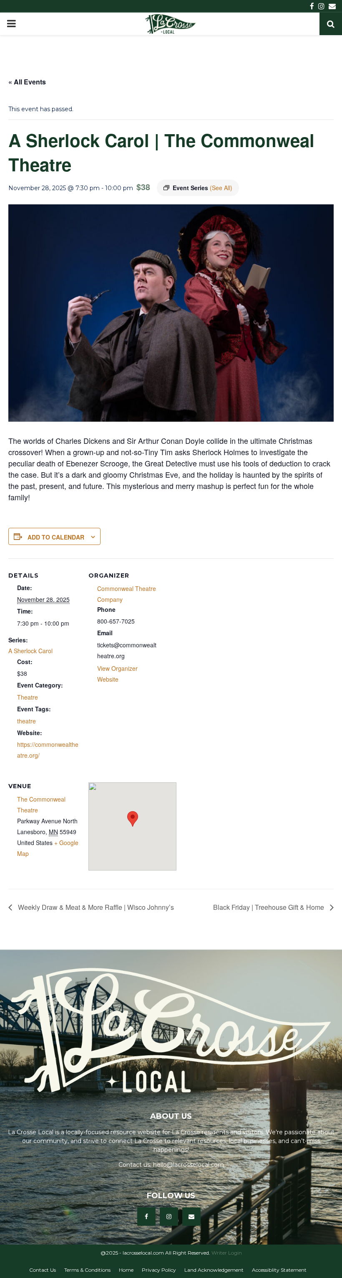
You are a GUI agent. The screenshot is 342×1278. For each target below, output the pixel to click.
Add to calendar (56, 537)
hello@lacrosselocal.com (188, 1165)
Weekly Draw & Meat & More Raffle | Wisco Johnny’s (95, 907)
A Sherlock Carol (30, 651)
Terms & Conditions (87, 1270)
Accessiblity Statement (279, 1270)
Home (126, 1270)
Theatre (27, 697)
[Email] (191, 1216)
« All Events (27, 82)
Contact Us (42, 1270)
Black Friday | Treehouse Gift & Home (269, 907)
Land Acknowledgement (214, 1270)
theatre (26, 721)
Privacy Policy (159, 1270)
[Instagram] (169, 1216)
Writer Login (226, 1253)
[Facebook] (146, 1216)
